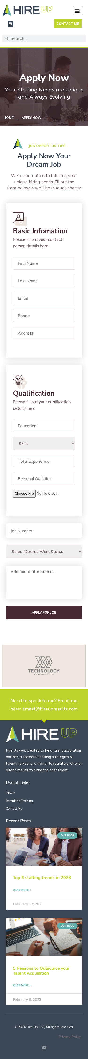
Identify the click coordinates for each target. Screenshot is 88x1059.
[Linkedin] (10, 24)
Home (9, 118)
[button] (77, 11)
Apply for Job (44, 612)
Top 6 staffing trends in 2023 (42, 877)
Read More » (22, 890)
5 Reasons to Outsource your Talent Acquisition (41, 970)
